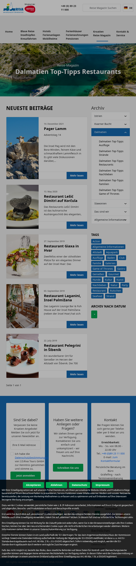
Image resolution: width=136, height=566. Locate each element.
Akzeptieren (33, 485)
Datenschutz (79, 485)
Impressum (103, 485)
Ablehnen (56, 485)
